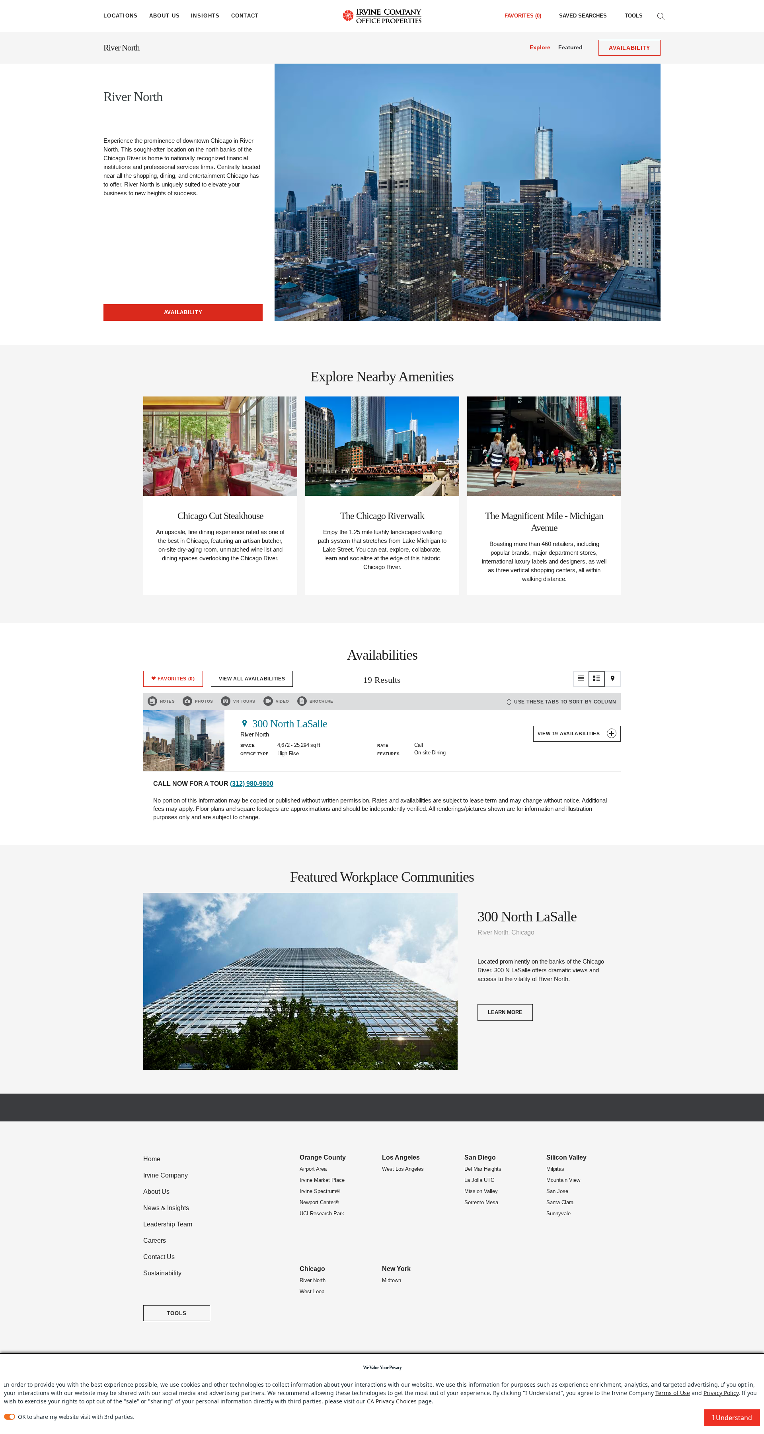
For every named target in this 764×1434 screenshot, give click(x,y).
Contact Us (159, 1256)
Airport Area (313, 1169)
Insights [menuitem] (205, 16)
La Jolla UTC (479, 1180)
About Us (156, 1191)
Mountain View (563, 1180)
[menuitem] (583, 16)
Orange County (323, 1157)
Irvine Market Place (322, 1180)
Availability (183, 312)
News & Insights (166, 1208)
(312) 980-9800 (251, 783)
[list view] (581, 679)
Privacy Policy (721, 1393)
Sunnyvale (558, 1213)
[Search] (660, 16)
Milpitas (555, 1169)
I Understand (732, 1417)
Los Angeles (401, 1157)
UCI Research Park (322, 1213)
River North (121, 47)
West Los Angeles (403, 1169)
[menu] (120, 16)
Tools (634, 16)
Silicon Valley (566, 1157)
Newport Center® (319, 1202)
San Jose (557, 1191)
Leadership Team (167, 1224)
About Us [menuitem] (164, 16)
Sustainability (162, 1273)
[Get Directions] (244, 723)
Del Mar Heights (482, 1169)
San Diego (480, 1157)
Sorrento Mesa (481, 1202)
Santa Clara (559, 1202)
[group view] (597, 679)
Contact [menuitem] (245, 16)
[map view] (613, 679)
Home (151, 1159)
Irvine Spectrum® (320, 1191)
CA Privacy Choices (392, 1401)
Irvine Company (165, 1175)
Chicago (312, 1268)
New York (396, 1268)
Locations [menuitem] (120, 16)
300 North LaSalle (289, 724)
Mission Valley (481, 1191)
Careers (154, 1240)
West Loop (312, 1291)
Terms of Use (672, 1393)
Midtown (391, 1280)
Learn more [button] (505, 1012)
